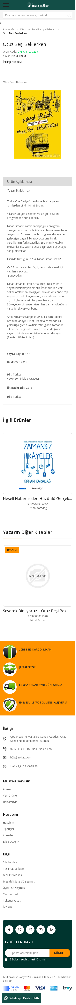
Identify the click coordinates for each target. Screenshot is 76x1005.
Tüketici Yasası (12, 900)
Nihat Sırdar (18, 56)
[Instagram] (30, 929)
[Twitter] (19, 929)
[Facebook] (9, 929)
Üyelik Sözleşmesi (14, 888)
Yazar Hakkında (18, 190)
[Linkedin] (51, 929)
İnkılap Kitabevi (12, 62)
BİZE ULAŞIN (11, 841)
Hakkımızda (10, 802)
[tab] (37, 181)
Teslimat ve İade (13, 869)
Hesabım (8, 822)
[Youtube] (40, 929)
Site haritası (10, 862)
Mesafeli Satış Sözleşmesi (19, 881)
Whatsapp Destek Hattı (24, 998)
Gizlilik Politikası (12, 875)
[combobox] (37, 15)
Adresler (8, 835)
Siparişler (8, 829)
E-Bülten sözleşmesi (22, 959)
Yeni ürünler (10, 795)
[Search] (69, 15)
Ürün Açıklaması (19, 181)
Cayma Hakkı (11, 894)
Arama (7, 789)
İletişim (7, 907)
